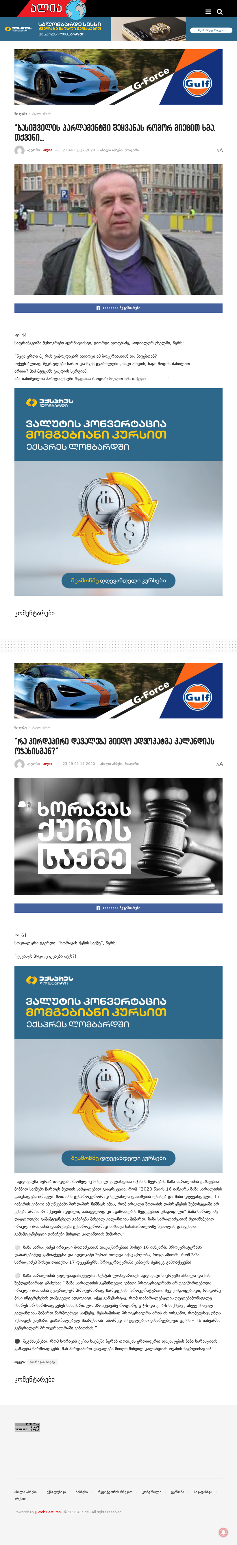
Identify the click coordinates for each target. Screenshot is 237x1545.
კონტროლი (151, 1492)
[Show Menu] (208, 11)
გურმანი (177, 1492)
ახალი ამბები (41, 114)
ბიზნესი (82, 1492)
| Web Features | (49, 1512)
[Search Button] (220, 11)
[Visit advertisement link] (118, 81)
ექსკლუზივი (56, 1492)
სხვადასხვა (203, 1492)
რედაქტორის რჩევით (115, 1492)
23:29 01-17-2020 (79, 764)
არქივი (20, 1499)
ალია (47, 150)
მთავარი (20, 114)
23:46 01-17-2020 (79, 150)
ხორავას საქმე (42, 1362)
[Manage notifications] (223, 1532)
